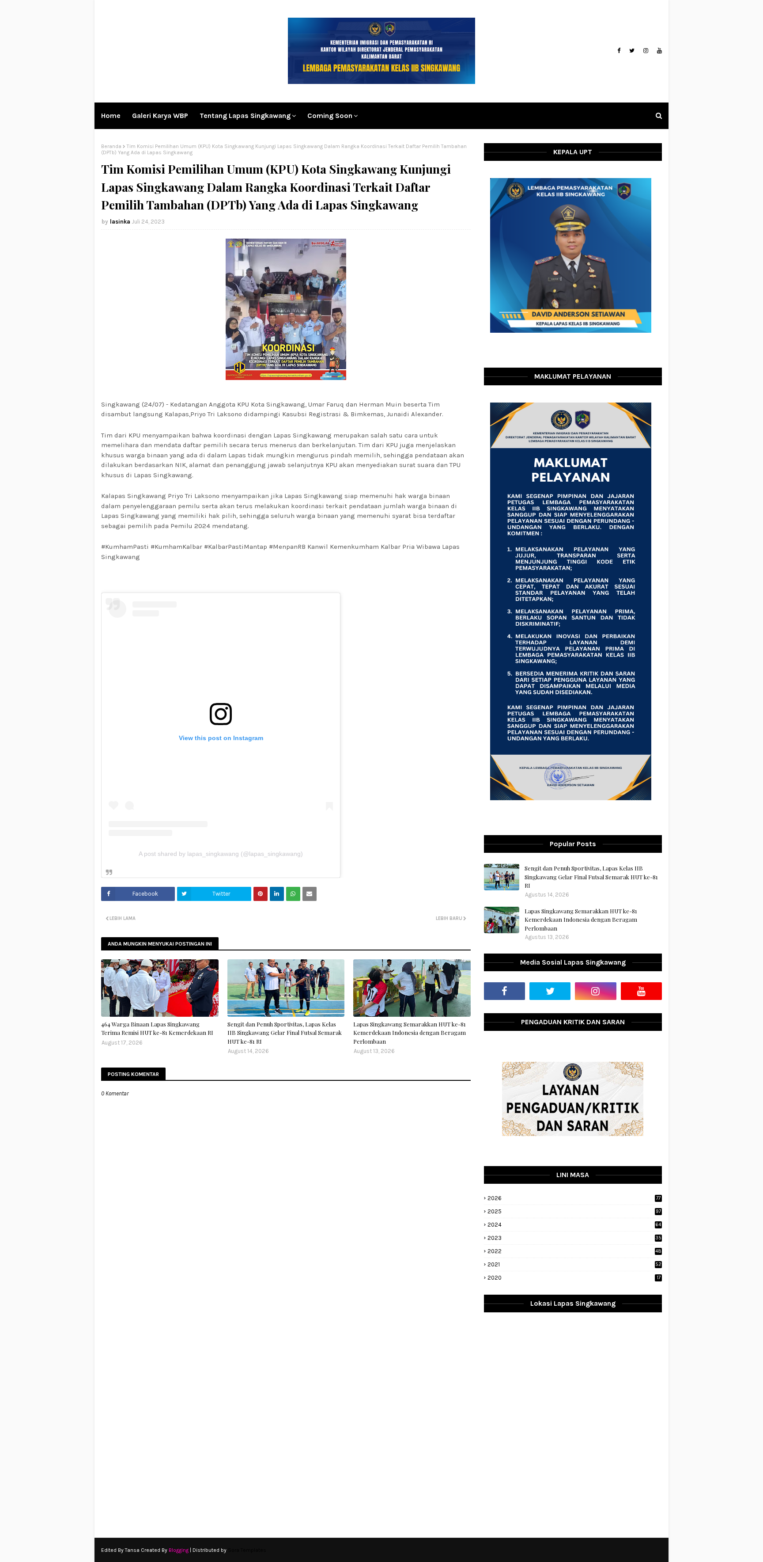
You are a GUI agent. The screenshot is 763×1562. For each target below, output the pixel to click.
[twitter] (632, 50)
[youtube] (658, 50)
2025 (574, 1211)
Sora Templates (247, 1550)
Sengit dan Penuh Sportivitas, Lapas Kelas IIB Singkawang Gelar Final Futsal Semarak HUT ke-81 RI (284, 1032)
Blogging (179, 1550)
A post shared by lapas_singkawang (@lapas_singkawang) (221, 853)
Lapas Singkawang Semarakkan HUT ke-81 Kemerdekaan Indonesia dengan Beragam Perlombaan (409, 1032)
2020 (574, 1277)
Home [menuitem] (111, 115)
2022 (574, 1251)
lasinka (120, 221)
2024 (574, 1224)
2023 (574, 1238)
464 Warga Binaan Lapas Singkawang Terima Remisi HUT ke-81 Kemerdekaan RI (157, 1028)
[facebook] (619, 50)
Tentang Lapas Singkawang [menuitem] (245, 115)
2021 (574, 1264)
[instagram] (645, 50)
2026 (574, 1198)
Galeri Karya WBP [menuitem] (160, 115)
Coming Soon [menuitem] (329, 115)
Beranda (111, 146)
